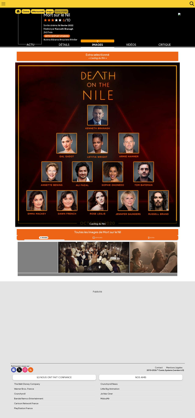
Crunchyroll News (109, 384)
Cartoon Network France (26, 403)
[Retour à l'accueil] (95, 4)
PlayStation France (23, 408)
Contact (159, 367)
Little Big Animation (110, 389)
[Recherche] (191, 4)
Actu (30, 45)
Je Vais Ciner (107, 393)
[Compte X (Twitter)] (19, 369)
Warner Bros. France (24, 389)
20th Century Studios (57, 36)
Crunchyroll (19, 393)
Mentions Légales (174, 367)
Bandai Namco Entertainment (28, 398)
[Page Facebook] (13, 369)
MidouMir (105, 398)
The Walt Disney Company (27, 384)
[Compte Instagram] (25, 369)
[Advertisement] (97, 324)
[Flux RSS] (30, 369)
